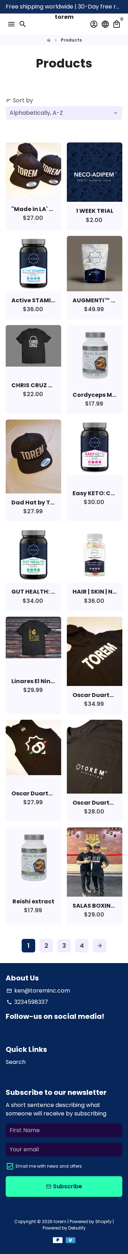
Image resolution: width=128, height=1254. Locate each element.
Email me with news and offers (49, 1166)
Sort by (19, 100)
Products (71, 40)
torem (60, 1221)
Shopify (103, 1221)
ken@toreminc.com (38, 991)
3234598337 (27, 1002)
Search (16, 1062)
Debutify (77, 1228)
